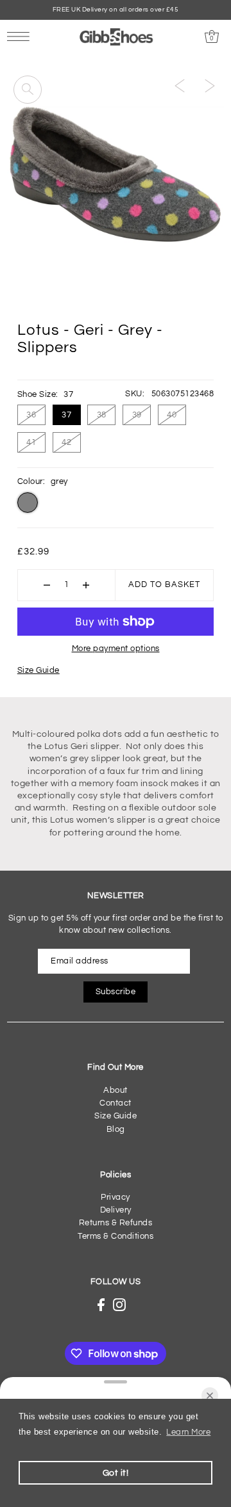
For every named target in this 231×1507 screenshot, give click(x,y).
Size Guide (38, 670)
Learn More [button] (188, 1432)
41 (31, 442)
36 (31, 414)
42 (66, 442)
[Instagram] (119, 1304)
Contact (115, 1103)
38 (102, 414)
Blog (116, 1129)
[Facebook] (101, 1304)
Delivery (116, 1210)
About (115, 1090)
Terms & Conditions (115, 1236)
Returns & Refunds (116, 1223)
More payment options (116, 648)
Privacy (115, 1197)
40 (171, 414)
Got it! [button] (116, 1473)
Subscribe (116, 992)
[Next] (209, 85)
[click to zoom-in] (27, 90)
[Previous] (179, 85)
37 (66, 414)
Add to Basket (164, 585)
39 (137, 414)
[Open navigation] (21, 36)
